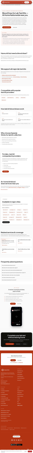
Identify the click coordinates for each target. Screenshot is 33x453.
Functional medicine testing (7, 80)
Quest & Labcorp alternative (4, 429)
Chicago (23, 187)
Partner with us (15, 27)
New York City (13, 187)
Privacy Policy (18, 449)
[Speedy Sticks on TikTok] (21, 440)
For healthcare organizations (5, 390)
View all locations (6, 222)
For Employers (3, 401)
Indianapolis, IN (18, 219)
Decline (26, 451)
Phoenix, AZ (5, 212)
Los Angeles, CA (12, 209)
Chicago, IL (19, 209)
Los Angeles (19, 187)
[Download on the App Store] (13, 445)
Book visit (26, 2)
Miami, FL (24, 214)
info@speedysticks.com (6, 383)
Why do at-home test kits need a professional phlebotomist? (12, 270)
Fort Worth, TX (11, 219)
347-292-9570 (15, 362)
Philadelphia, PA (12, 212)
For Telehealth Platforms (4, 394)
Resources (18, 403)
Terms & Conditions (20, 396)
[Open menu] (30, 2)
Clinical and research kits (6, 81)
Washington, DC (26, 219)
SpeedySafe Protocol (20, 390)
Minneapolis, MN (18, 217)
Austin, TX (13, 214)
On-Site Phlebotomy (20, 376)
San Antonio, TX (19, 212)
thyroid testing (24, 76)
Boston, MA (19, 214)
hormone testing (16, 76)
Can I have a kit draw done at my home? (8, 277)
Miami (10, 187)
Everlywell (3, 97)
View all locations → (4, 418)
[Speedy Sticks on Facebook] (19, 440)
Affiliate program (19, 405)
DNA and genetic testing (6, 78)
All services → (19, 380)
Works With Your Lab (20, 394)
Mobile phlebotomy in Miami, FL (5, 410)
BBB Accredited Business (16, 436)
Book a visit (13, 303)
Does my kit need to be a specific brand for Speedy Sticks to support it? (14, 272)
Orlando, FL (5, 219)
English (28, 449)
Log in (23, 2)
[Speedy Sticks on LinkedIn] (12, 440)
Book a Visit (13, 360)
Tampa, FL (25, 217)
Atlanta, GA (5, 217)
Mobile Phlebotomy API (4, 405)
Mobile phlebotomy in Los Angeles (6, 414)
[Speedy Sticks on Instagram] (14, 440)
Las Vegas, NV (11, 217)
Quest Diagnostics (10, 97)
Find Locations (19, 360)
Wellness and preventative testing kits (9, 75)
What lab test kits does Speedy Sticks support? (10, 267)
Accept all (30, 451)
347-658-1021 (21, 362)
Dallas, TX (26, 212)
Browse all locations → (4, 189)
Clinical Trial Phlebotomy (20, 378)
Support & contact (11, 429)
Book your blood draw (6, 27)
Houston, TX (25, 209)
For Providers (3, 392)
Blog (18, 401)
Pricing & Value (19, 392)
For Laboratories (3, 396)
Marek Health (23, 97)
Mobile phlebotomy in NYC (5, 412)
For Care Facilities (3, 403)
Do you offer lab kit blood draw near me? (8, 265)
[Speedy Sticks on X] (16, 440)
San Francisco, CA (6, 214)
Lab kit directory (19, 372)
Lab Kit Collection (19, 374)
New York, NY (5, 209)
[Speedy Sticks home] (6, 2)
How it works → (19, 303)
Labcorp (17, 97)
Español (31, 449)
